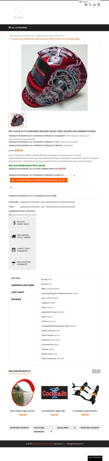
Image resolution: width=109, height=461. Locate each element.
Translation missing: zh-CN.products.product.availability (37, 136)
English (84, 2)
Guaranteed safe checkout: (22, 211)
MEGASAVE (68, 145)
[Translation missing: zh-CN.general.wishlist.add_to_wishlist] (11, 187)
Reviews (16, 299)
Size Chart (17, 292)
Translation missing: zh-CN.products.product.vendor (35, 145)
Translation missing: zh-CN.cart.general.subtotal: (33, 168)
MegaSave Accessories (42, 444)
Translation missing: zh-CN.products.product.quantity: (36, 175)
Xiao (64, 444)
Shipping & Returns (22, 285)
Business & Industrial (30, 202)
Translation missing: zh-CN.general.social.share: (33, 196)
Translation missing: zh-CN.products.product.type (34, 142)
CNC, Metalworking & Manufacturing (57, 202)
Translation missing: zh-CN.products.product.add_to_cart (25, 409)
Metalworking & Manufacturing (60, 206)
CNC (43, 206)
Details (15, 278)
